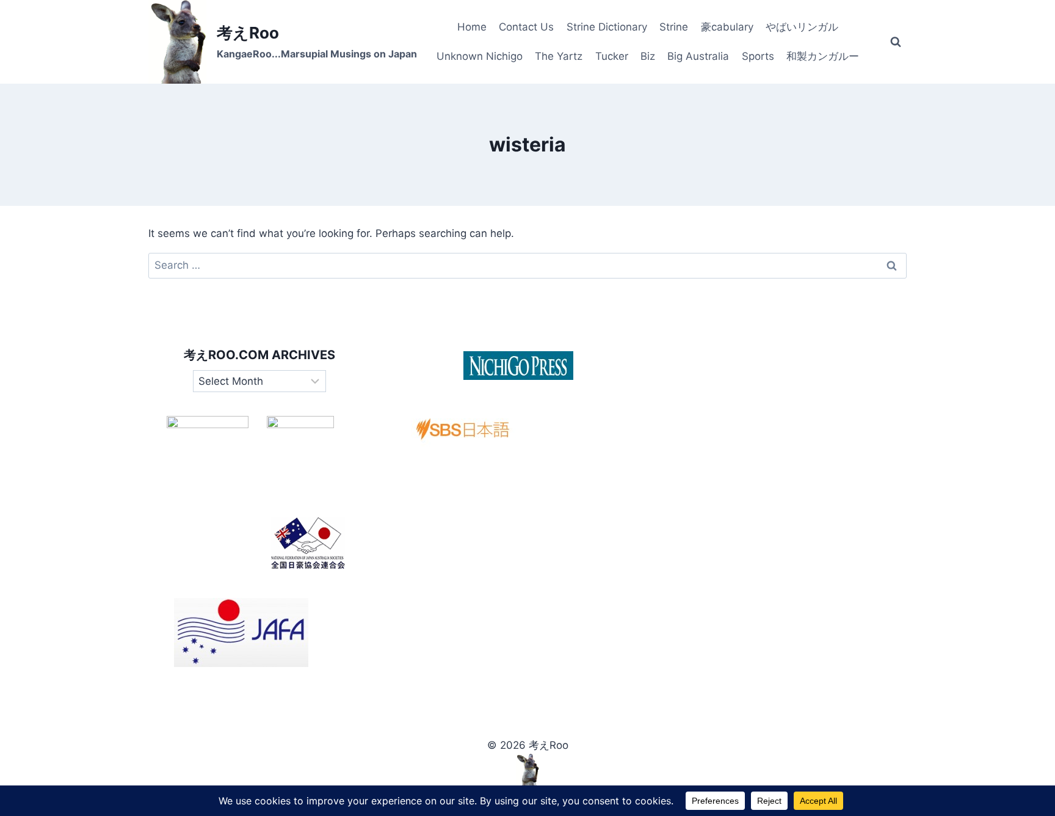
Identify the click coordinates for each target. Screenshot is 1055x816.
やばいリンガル (802, 27)
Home (472, 27)
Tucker (611, 56)
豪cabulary (727, 27)
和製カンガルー (822, 56)
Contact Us (526, 27)
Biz (647, 56)
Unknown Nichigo (480, 56)
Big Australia (698, 56)
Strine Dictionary (607, 27)
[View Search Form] (896, 42)
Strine (673, 27)
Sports (758, 56)
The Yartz (558, 56)
